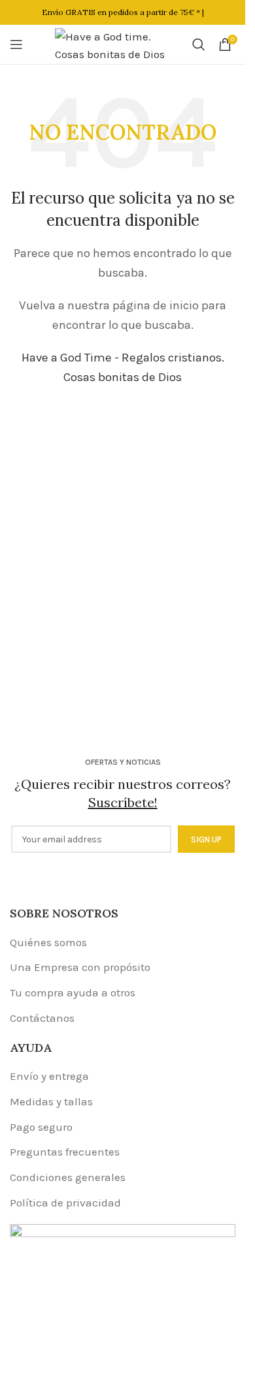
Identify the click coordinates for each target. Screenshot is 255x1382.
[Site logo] (117, 43)
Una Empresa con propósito (80, 967)
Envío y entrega (49, 1076)
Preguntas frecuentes (65, 1151)
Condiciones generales (68, 1177)
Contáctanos (42, 1017)
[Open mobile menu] (16, 44)
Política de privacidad (65, 1202)
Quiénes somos (48, 942)
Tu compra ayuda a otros (72, 992)
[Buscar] (199, 44)
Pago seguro (41, 1126)
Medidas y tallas (51, 1101)
